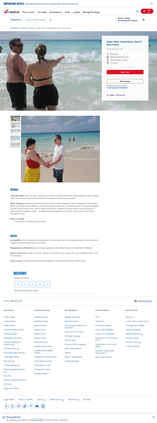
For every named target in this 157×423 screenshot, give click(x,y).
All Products (14, 28)
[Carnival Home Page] (11, 11)
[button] (127, 20)
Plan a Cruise (28, 12)
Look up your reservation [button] (117, 87)
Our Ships (42, 12)
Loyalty (76, 12)
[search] (137, 11)
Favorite (121, 95)
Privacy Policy (37, 420)
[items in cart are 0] (144, 20)
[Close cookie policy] (154, 417)
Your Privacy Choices (103, 357)
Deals (67, 12)
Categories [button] (13, 19)
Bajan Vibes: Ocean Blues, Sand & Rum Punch (54, 28)
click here (63, 420)
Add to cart (125, 72)
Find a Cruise (125, 81)
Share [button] (112, 95)
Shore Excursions (28, 28)
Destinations (56, 12)
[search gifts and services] (50, 19)
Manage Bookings (91, 12)
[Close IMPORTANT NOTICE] (151, 3)
